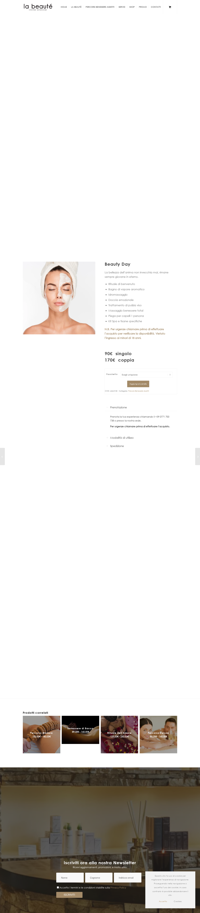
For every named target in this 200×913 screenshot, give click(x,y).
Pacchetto (112, 374)
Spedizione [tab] (117, 446)
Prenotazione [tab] (118, 407)
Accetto (163, 901)
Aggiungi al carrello (138, 384)
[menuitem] (64, 7)
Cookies (178, 901)
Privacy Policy (118, 887)
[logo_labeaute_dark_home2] (38, 7)
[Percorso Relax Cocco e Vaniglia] (197, 456)
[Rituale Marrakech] (2, 456)
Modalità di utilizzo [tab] (122, 437)
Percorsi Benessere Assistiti (138, 391)
